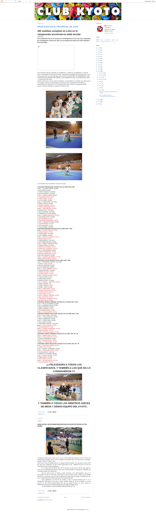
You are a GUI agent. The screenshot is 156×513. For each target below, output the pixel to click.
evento (117, 40)
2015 (99, 69)
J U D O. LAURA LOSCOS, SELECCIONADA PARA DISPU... (107, 96)
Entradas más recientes (43, 497)
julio (100, 81)
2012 (99, 101)
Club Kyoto (109, 25)
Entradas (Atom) (48, 500)
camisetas (111, 41)
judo (44, 414)
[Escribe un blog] (50, 412)
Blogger (87, 509)
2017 (99, 65)
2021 (99, 56)
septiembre (102, 79)
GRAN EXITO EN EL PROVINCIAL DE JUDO (57, 27)
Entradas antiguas (85, 497)
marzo (100, 90)
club (102, 40)
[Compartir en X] (52, 412)
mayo (100, 85)
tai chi (114, 41)
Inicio (65, 497)
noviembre (101, 75)
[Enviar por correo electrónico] (48, 412)
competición (107, 40)
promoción (98, 41)
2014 (99, 71)
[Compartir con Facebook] (54, 412)
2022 (99, 54)
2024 (99, 50)
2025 (99, 48)
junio (100, 83)
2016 (99, 67)
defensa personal (105, 41)
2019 (99, 60)
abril (100, 87)
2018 (99, 62)
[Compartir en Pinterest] (55, 412)
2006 (99, 104)
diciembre (101, 73)
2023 (99, 52)
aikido (112, 40)
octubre (101, 77)
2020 (99, 58)
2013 (99, 99)
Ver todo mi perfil (109, 33)
